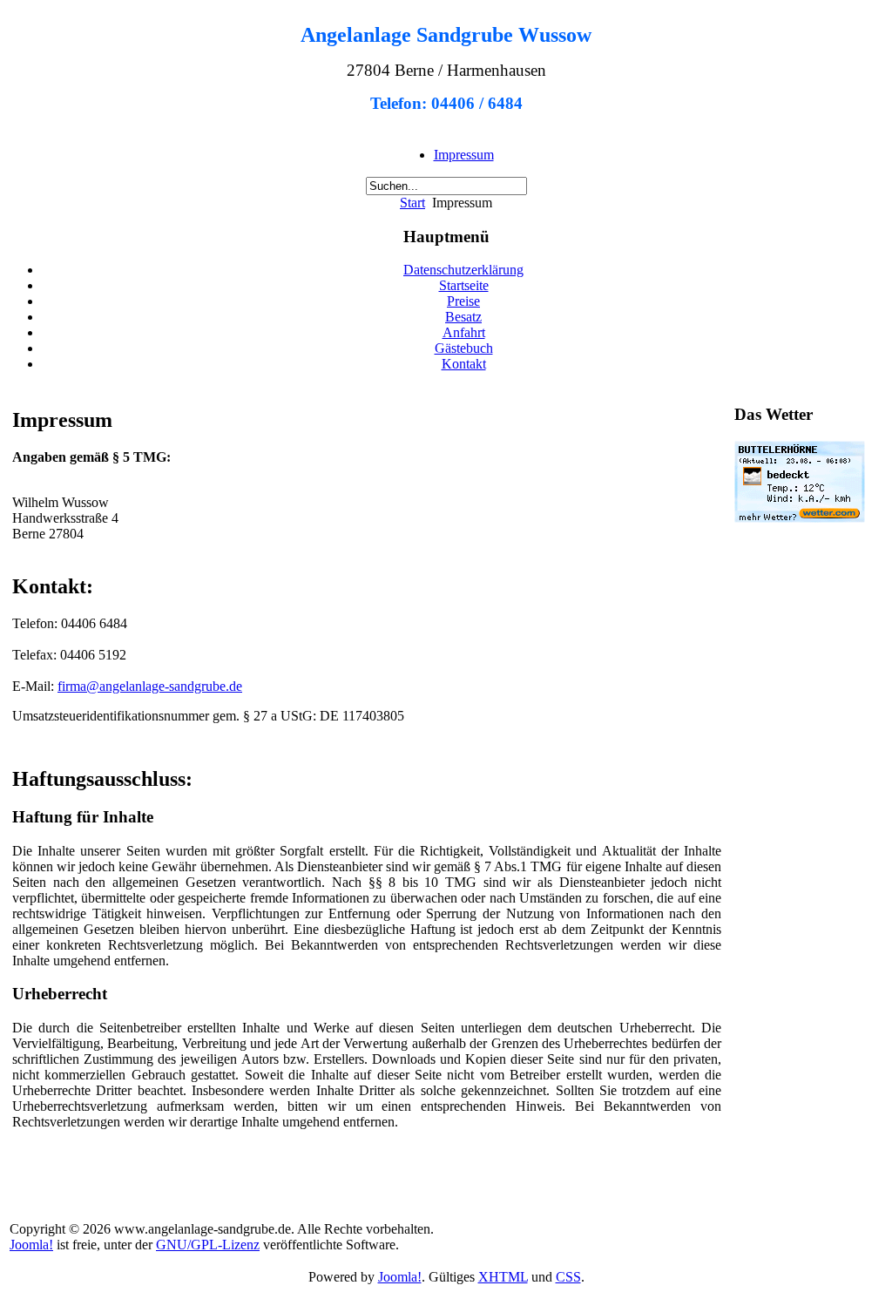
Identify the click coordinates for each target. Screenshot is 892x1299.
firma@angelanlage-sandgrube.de (149, 686)
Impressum (464, 154)
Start (412, 202)
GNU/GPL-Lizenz (208, 1244)
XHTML (503, 1276)
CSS (568, 1276)
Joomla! (31, 1244)
